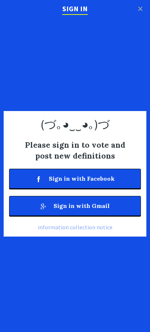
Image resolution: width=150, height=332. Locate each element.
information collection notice (75, 227)
